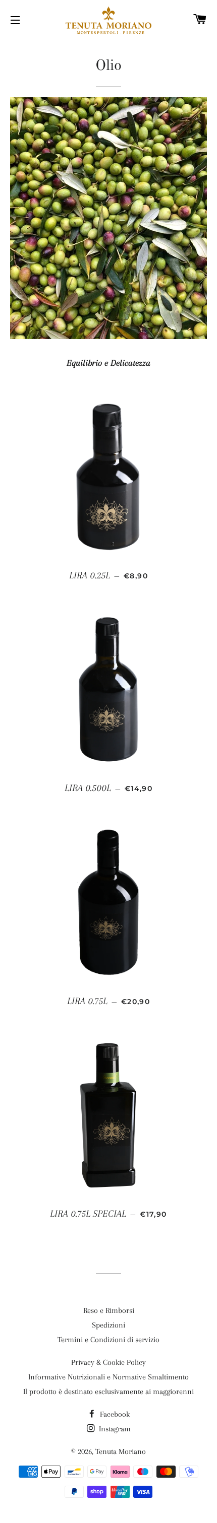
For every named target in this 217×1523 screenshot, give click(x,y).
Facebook (114, 1414)
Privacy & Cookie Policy (108, 1362)
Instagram (114, 1428)
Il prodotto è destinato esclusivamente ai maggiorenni (108, 1391)
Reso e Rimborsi (108, 1310)
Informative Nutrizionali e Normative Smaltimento (108, 1376)
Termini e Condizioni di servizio (108, 1339)
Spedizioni (108, 1325)
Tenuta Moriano (120, 1451)
